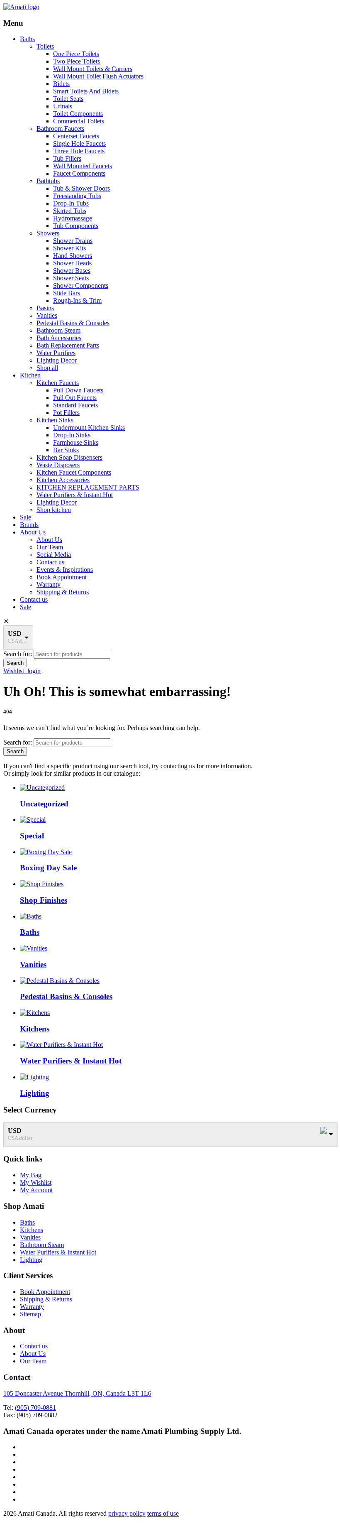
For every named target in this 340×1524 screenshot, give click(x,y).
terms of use (163, 1513)
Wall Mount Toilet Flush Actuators (98, 76)
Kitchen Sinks (54, 420)
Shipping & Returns (62, 591)
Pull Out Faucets (75, 397)
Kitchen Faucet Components (73, 472)
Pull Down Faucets (78, 390)
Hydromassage (72, 218)
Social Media (53, 554)
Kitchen (30, 375)
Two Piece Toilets (76, 61)
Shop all (47, 367)
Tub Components (75, 225)
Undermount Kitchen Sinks (89, 427)
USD (15, 633)
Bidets (61, 83)
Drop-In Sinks (71, 435)
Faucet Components (79, 173)
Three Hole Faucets (78, 150)
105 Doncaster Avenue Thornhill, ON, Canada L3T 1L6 (77, 1393)
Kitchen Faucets (57, 382)
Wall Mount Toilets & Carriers (92, 68)
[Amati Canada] (21, 6)
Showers (47, 233)
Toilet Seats (68, 98)
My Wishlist (35, 1182)
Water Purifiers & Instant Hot (74, 494)
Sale (25, 517)
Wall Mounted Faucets (82, 165)
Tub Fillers (67, 158)
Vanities (46, 315)
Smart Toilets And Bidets (86, 91)
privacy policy (127, 1513)
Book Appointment (61, 577)
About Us (33, 532)
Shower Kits (69, 248)
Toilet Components (78, 113)
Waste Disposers (58, 464)
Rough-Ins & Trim (77, 300)
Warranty (48, 584)
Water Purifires (55, 352)
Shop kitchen (53, 509)
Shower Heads (72, 263)
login (34, 670)
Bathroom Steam (58, 330)
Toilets (45, 46)
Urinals (62, 106)
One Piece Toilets (76, 53)
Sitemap (30, 1314)
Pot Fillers (66, 412)
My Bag (30, 1175)
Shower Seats (71, 278)
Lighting (31, 1259)
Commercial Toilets (78, 121)
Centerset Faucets (76, 136)
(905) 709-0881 (35, 1407)
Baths (27, 38)
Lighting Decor (56, 360)
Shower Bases (71, 270)
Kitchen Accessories (63, 479)
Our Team (49, 547)
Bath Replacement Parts (67, 345)
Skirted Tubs (69, 210)
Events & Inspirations (64, 569)
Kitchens (31, 1229)
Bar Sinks (66, 449)
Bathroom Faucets (60, 128)
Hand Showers (72, 255)
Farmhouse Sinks (75, 442)
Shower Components (80, 285)
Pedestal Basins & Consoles (72, 322)
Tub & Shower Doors (81, 188)
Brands (29, 524)
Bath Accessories (58, 337)
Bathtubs (48, 180)
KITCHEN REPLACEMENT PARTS (87, 487)
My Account (36, 1189)
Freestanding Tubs (77, 195)
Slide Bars (66, 292)
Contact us (50, 562)
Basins (45, 307)
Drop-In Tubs (71, 203)
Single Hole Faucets (79, 143)
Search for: (17, 653)
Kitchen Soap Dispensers (69, 457)
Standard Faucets (75, 405)
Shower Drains (72, 240)
